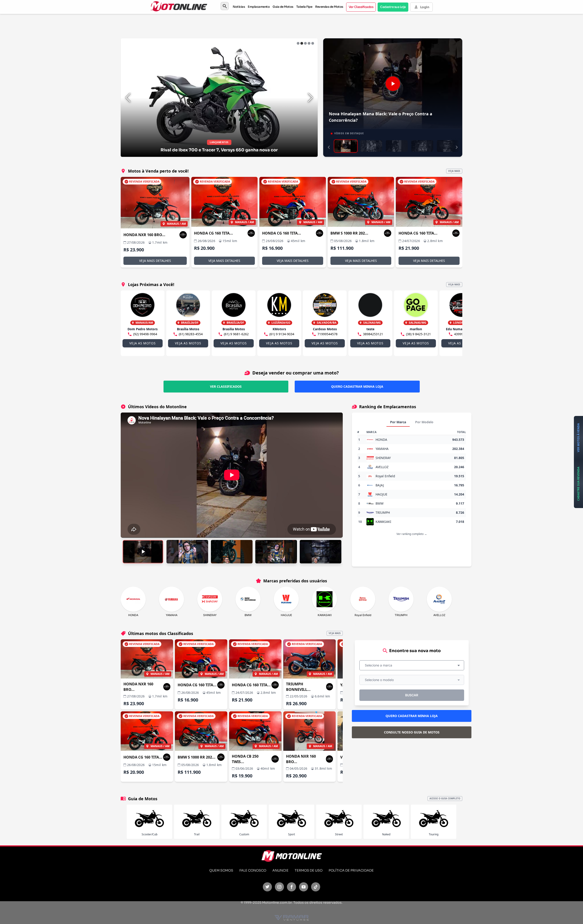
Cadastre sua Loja (393, 7)
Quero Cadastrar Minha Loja (357, 386)
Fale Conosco (252, 870)
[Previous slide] (128, 97)
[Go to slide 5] (312, 43)
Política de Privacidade (351, 870)
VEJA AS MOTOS (142, 343)
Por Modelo (424, 422)
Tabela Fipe (304, 7)
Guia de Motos (283, 7)
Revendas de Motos (329, 7)
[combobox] (411, 665)
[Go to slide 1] (298, 43)
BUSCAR (411, 695)
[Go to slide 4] (309, 43)
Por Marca (398, 422)
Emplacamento (259, 7)
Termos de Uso (308, 870)
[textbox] (380, 665)
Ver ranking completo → (411, 534)
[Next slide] (310, 97)
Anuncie (280, 870)
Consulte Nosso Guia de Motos (412, 732)
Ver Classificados (361, 7)
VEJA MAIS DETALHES (155, 260)
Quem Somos (221, 870)
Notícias (239, 7)
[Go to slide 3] (305, 43)
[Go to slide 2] (301, 43)
